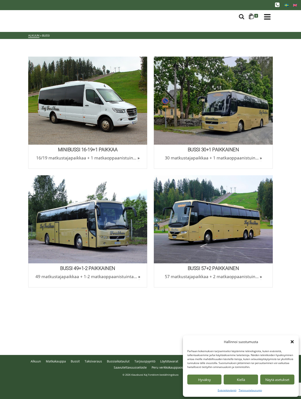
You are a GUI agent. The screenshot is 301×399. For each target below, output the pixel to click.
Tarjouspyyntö (144, 361)
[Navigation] (267, 16)
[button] (292, 342)
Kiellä (241, 379)
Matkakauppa (56, 361)
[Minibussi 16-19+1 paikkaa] (87, 100)
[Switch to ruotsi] (286, 5)
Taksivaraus (93, 361)
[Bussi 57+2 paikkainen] (213, 219)
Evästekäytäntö (227, 390)
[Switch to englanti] (295, 5)
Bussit (75, 361)
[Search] (241, 16)
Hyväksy (204, 379)
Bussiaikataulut (118, 361)
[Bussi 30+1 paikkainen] (213, 100)
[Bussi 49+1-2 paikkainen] (87, 219)
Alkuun (36, 361)
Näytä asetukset (277, 379)
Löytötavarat (169, 361)
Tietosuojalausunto (250, 390)
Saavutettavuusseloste (130, 367)
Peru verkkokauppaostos (170, 367)
